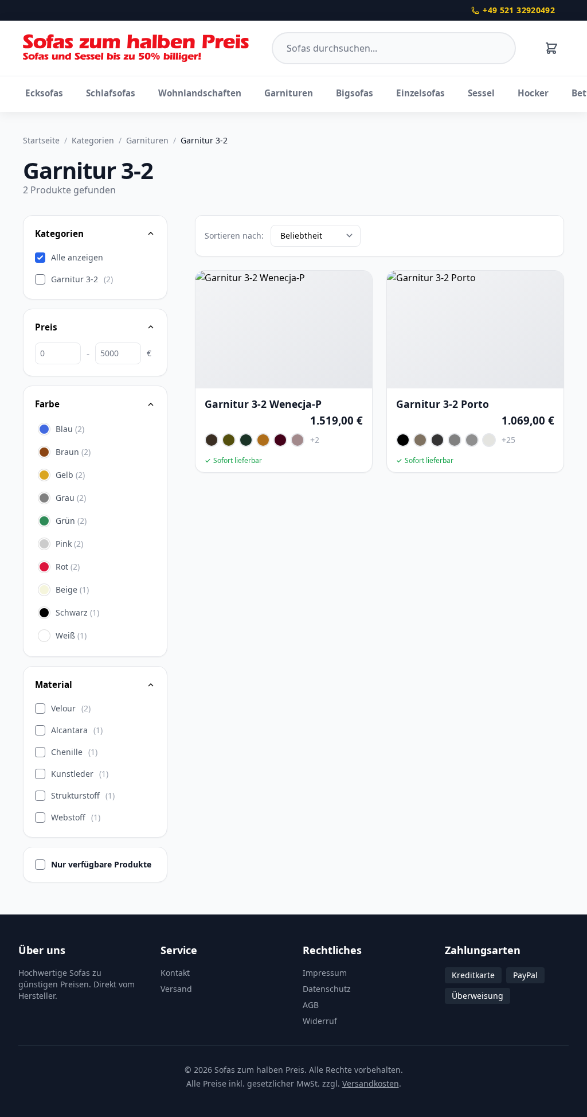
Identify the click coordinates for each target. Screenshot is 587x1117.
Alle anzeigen (77, 257)
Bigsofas (354, 93)
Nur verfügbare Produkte (101, 864)
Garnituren (288, 93)
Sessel (481, 93)
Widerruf (320, 1020)
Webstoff (75, 817)
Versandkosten (370, 1083)
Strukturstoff (83, 795)
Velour (71, 708)
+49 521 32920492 (519, 10)
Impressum (325, 972)
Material (53, 684)
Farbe (47, 404)
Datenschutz (327, 988)
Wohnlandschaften (199, 93)
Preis (46, 327)
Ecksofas (44, 93)
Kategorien (93, 140)
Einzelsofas (420, 93)
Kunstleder (79, 773)
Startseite (41, 140)
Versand (176, 988)
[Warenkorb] (551, 48)
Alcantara (77, 730)
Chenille (74, 751)
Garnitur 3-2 (82, 279)
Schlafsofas (110, 93)
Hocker (533, 93)
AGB (311, 1004)
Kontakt (175, 972)
